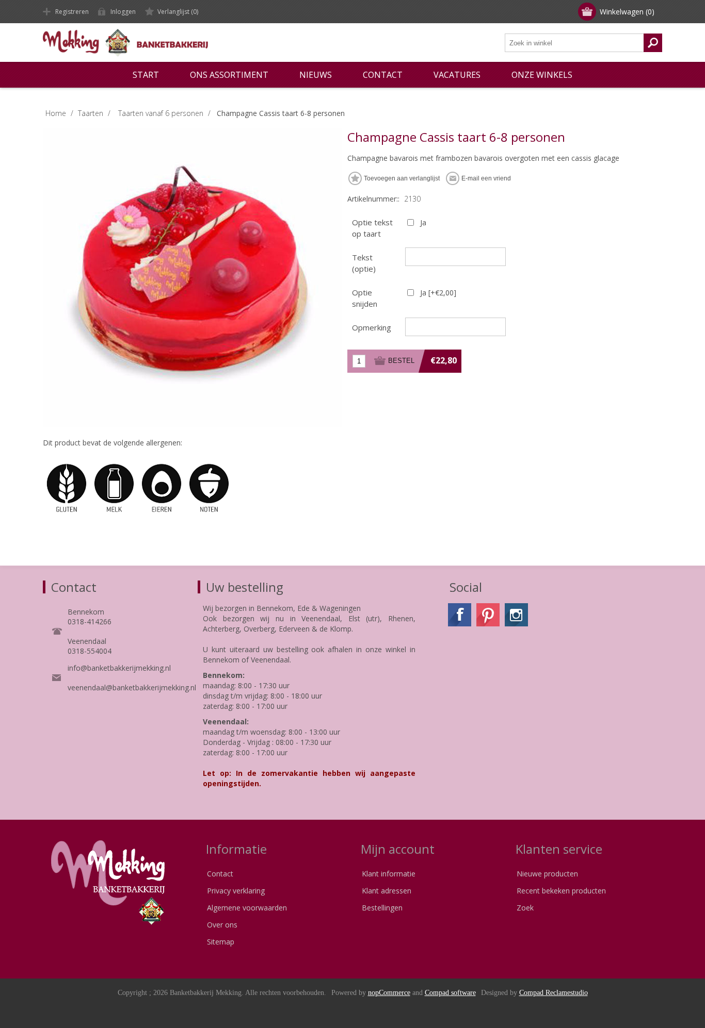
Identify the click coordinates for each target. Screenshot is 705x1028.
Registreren (72, 11)
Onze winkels (541, 74)
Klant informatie (388, 873)
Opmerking (371, 327)
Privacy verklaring (236, 891)
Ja (423, 222)
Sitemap (220, 942)
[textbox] (574, 43)
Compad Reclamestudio (553, 993)
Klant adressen (386, 891)
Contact (220, 873)
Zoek (525, 908)
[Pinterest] (488, 614)
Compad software (450, 993)
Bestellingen (382, 908)
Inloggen (123, 11)
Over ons (222, 925)
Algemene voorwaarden (247, 908)
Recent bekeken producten (561, 891)
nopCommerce (389, 993)
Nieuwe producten (547, 873)
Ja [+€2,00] (438, 292)
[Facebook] (459, 614)
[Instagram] (516, 614)
